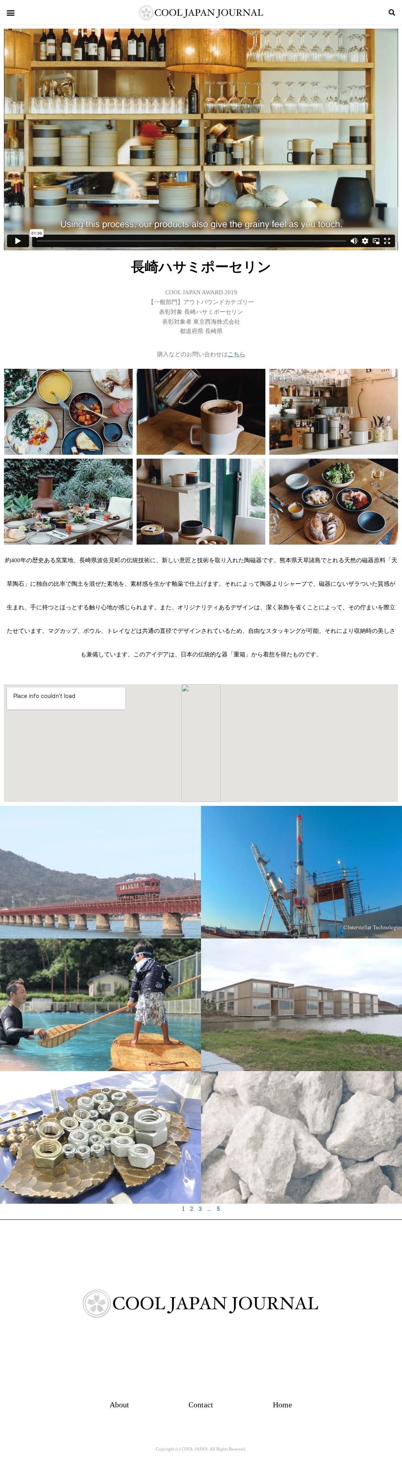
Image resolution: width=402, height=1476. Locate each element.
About (119, 1404)
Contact (200, 1404)
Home (282, 1404)
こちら (236, 354)
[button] (10, 12)
